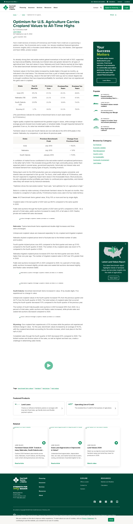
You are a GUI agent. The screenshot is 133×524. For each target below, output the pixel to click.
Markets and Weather (107, 482)
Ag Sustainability (98, 157)
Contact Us (83, 485)
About (55, 7)
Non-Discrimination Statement (99, 515)
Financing (23, 7)
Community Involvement (101, 160)
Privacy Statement (21, 515)
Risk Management (99, 151)
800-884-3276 (21, 497)
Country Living (98, 154)
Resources (48, 7)
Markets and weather (99, 1)
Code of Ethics (112, 515)
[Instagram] (106, 502)
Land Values (17, 32)
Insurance (31, 7)
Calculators (112, 1)
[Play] (48, 365)
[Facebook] (94, 502)
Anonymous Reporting (53, 515)
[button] (113, 8)
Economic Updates (99, 148)
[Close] (125, 244)
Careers (120, 1)
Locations (127, 1)
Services (39, 7)
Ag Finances (97, 145)
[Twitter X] (100, 502)
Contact (95, 7)
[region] (48, 97)
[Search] (101, 7)
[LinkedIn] (111, 502)
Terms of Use (42, 515)
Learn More (106, 80)
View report (114, 278)
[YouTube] (117, 502)
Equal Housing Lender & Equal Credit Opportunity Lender (75, 515)
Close (111, 520)
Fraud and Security (32, 515)
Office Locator (84, 482)
